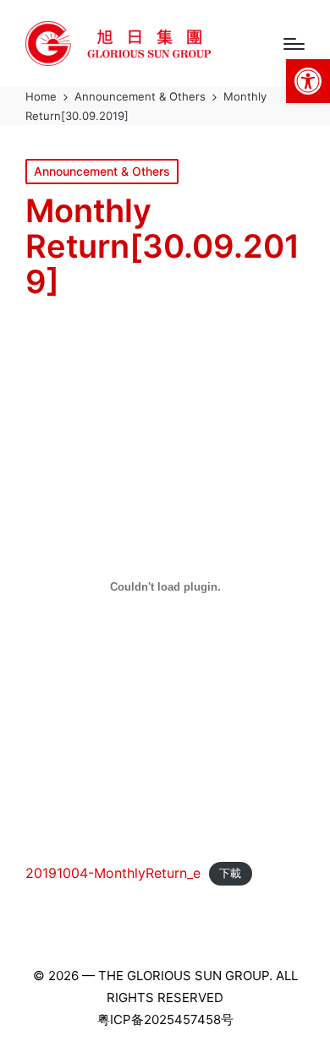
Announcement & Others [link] (102, 171)
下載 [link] (230, 874)
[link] (308, 81)
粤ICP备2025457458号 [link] (165, 1019)
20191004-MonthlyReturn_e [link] (113, 872)
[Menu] (294, 44)
